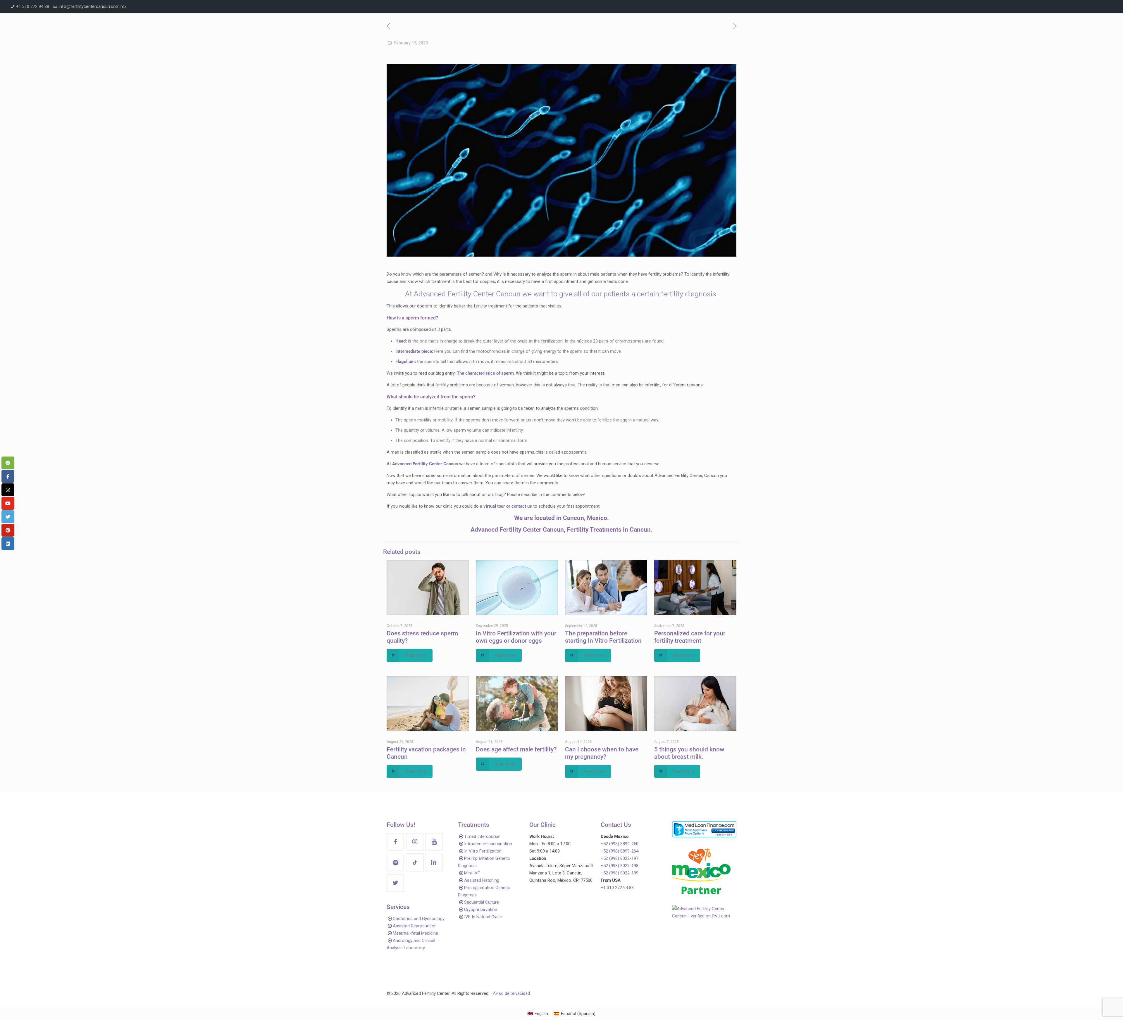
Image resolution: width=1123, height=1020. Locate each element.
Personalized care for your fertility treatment (689, 637)
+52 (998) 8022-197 (619, 858)
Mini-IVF (472, 873)
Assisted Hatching (481, 880)
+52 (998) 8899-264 (619, 851)
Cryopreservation (480, 909)
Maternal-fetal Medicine (415, 933)
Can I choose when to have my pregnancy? (601, 753)
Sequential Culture (481, 902)
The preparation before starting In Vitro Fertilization (603, 637)
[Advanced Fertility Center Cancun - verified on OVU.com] (704, 916)
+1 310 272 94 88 (32, 6)
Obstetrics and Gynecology (419, 918)
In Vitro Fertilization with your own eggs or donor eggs (516, 637)
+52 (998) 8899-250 (619, 843)
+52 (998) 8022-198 (619, 865)
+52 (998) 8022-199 (619, 873)
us (529, 506)
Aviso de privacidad (511, 993)
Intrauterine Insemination (488, 843)
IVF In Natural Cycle (483, 916)
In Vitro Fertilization (483, 851)
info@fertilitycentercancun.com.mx (92, 6)
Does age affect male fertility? (516, 749)
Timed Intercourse (482, 836)
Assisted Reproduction (415, 926)
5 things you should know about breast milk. (689, 753)
